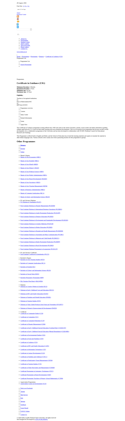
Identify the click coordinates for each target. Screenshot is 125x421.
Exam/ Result (24, 408)
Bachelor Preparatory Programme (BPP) (32, 277)
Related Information (26, 118)
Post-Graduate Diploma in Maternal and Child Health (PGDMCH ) (39, 238)
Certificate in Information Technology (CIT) (33, 349)
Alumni (22, 391)
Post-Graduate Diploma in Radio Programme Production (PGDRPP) (40, 242)
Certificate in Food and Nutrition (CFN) (31, 339)
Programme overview (26, 108)
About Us (23, 39)
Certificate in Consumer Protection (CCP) (32, 320)
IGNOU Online (25, 411)
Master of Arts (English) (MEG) (29, 161)
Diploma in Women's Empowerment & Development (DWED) (38, 308)
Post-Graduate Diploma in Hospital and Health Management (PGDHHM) (41, 231)
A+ (29, 6)
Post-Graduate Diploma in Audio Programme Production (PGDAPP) (40, 213)
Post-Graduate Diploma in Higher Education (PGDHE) (36, 227)
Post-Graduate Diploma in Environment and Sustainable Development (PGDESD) (44, 220)
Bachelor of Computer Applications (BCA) (32, 263)
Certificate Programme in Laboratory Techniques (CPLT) (36, 371)
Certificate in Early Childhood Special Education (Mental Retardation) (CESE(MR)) (44, 331)
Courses (22, 111)
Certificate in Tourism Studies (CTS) (31, 364)
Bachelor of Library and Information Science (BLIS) (35, 270)
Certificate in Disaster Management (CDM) (32, 324)
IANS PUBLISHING (41, 419)
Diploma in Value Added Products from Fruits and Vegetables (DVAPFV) (41, 304)
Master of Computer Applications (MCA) (32, 193)
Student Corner (25, 42)
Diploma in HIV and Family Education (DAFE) (34, 294)
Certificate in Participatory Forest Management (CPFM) (36, 360)
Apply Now (23, 124)
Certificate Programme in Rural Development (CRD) (35, 375)
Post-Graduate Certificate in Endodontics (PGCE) (34, 254)
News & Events (25, 45)
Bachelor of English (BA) (27, 267)
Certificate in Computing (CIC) (29, 317)
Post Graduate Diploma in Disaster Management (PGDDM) (37, 206)
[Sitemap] (18, 27)
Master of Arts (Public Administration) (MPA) (33, 175)
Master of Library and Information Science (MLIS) (35, 197)
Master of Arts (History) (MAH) (29, 168)
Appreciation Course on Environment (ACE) (33, 383)
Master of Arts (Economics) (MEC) (30, 157)
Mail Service (24, 395)
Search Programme (25, 64)
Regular (22, 148)
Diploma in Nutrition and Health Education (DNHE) (35, 297)
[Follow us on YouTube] (18, 19)
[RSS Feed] (18, 17)
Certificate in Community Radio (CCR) (31, 313)
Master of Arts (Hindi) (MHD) (29, 164)
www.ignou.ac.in (22, 52)
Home (18, 56)
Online (22, 152)
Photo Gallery (24, 47)
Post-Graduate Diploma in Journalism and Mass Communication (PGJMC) (42, 234)
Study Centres (24, 43)
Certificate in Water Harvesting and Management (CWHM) (37, 367)
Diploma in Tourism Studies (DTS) (30, 301)
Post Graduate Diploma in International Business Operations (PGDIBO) (41, 209)
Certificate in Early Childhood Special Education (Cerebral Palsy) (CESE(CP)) (43, 328)
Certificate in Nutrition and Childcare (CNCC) (33, 357)
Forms (22, 121)
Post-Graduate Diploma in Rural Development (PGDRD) (37, 245)
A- (26, 6)
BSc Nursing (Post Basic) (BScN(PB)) (31, 281)
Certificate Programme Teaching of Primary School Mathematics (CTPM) (41, 378)
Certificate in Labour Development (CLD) (32, 353)
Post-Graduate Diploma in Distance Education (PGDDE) (36, 216)
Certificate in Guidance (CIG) (54, 56)
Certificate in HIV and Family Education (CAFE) (34, 346)
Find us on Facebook (26, 388)
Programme (34, 56)
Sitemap (22, 401)
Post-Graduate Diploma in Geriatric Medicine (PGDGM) (36, 224)
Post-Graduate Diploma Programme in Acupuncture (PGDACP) (39, 249)
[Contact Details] (18, 25)
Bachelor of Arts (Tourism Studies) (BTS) (32, 259)
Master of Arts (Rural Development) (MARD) (33, 179)
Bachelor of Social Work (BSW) (29, 274)
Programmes (24, 40)
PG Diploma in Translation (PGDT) (30, 202)
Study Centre (24, 114)
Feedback (23, 405)
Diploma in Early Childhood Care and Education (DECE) (37, 290)
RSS (21, 398)
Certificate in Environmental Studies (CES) (32, 335)
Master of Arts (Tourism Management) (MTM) (33, 186)
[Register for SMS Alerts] (18, 22)
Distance (41, 56)
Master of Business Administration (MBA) (32, 189)
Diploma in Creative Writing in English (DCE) (33, 286)
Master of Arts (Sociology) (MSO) (30, 182)
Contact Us (24, 48)
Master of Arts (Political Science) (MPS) (32, 171)
